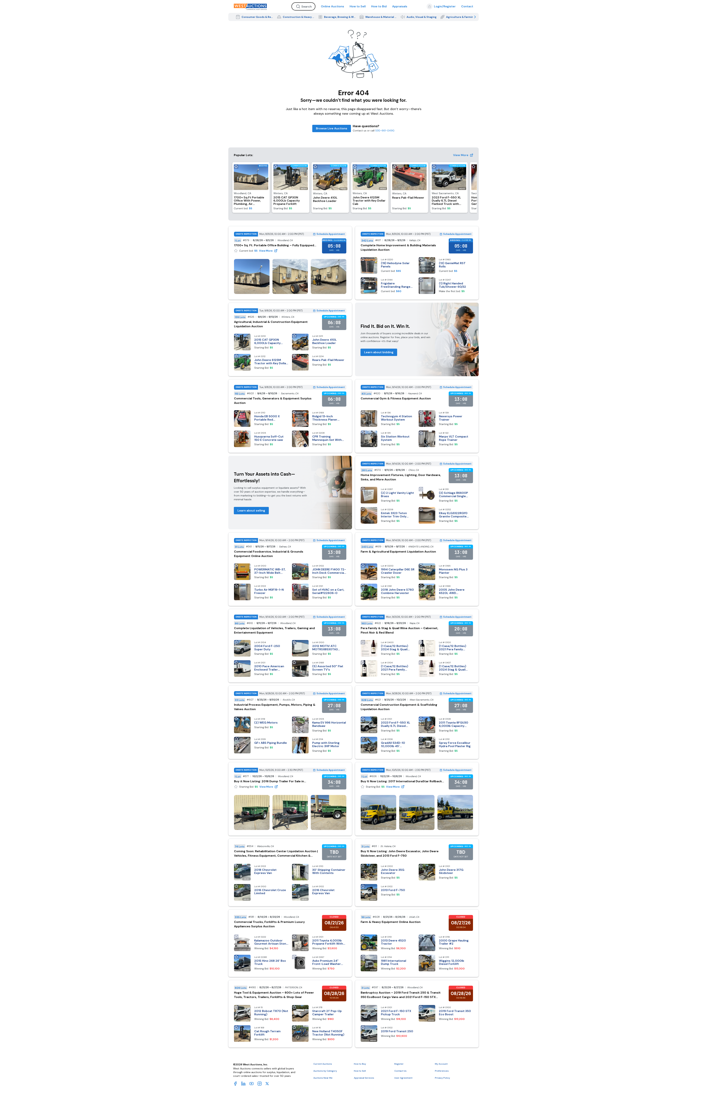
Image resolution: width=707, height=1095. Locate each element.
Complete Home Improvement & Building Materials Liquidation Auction (398, 247)
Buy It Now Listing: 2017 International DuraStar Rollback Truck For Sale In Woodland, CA (401, 781)
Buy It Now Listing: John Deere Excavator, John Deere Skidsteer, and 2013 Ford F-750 (400, 853)
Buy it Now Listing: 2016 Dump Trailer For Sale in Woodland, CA (269, 781)
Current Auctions (322, 1063)
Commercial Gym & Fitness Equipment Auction (396, 398)
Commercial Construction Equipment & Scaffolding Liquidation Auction (399, 707)
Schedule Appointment (330, 234)
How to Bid (379, 6)
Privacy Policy (442, 1077)
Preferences (442, 1070)
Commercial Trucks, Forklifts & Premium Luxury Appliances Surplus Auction (269, 924)
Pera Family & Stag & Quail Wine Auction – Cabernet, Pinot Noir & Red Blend (399, 630)
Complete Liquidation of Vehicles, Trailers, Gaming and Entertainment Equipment (274, 630)
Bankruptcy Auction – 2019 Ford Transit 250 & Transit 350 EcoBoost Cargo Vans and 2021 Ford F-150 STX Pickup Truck (401, 995)
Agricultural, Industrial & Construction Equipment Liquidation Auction (271, 324)
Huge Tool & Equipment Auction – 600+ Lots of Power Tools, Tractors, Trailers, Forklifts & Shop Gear (274, 995)
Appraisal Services (364, 1077)
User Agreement (403, 1077)
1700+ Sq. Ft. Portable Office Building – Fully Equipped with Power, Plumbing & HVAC (274, 245)
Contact (467, 6)
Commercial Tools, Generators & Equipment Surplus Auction (273, 400)
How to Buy (360, 1063)
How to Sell (358, 6)
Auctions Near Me (323, 1077)
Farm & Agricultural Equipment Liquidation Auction (398, 551)
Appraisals (399, 6)
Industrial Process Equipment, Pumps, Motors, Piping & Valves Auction (274, 707)
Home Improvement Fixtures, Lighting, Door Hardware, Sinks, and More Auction (401, 477)
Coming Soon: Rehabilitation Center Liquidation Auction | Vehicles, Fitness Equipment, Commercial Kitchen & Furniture (276, 853)
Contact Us (400, 1070)
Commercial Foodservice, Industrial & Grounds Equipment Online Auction (268, 554)
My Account (441, 1063)
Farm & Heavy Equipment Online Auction (391, 922)
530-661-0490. (385, 130)
